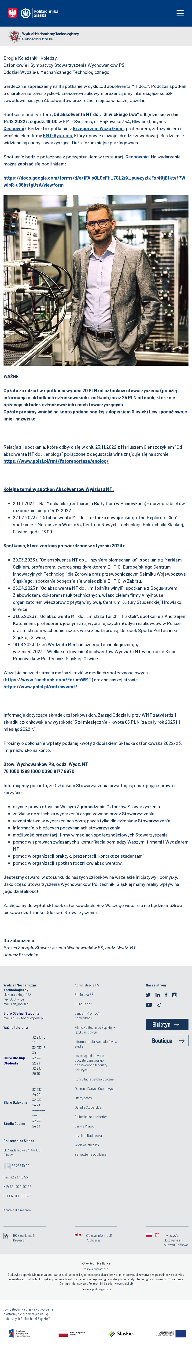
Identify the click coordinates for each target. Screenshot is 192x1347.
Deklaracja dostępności (96, 1289)
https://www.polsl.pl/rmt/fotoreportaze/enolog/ (56, 461)
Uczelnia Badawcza (88, 1135)
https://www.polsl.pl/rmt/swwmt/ (40, 686)
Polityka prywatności (96, 1269)
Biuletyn (161, 1024)
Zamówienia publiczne (90, 1154)
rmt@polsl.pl (20, 1003)
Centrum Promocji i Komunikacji (88, 1015)
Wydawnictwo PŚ (87, 1145)
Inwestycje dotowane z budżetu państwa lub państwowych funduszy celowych (91, 1062)
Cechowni (14, 128)
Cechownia (137, 156)
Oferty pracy (83, 1098)
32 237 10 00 (20, 1165)
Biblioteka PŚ (84, 994)
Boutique (162, 1040)
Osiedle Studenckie (88, 1107)
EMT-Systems (57, 135)
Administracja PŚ (87, 985)
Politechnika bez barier (91, 1116)
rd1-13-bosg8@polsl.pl (27, 1018)
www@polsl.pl (123, 1283)
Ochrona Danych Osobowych (94, 1088)
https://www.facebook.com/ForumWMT (48, 679)
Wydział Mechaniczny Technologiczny (50, 33)
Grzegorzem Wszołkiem (98, 128)
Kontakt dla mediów (17, 1210)
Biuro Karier (83, 1003)
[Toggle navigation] (180, 13)
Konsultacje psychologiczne (94, 1079)
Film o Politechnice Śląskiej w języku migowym (95, 1029)
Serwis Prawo (84, 1126)
